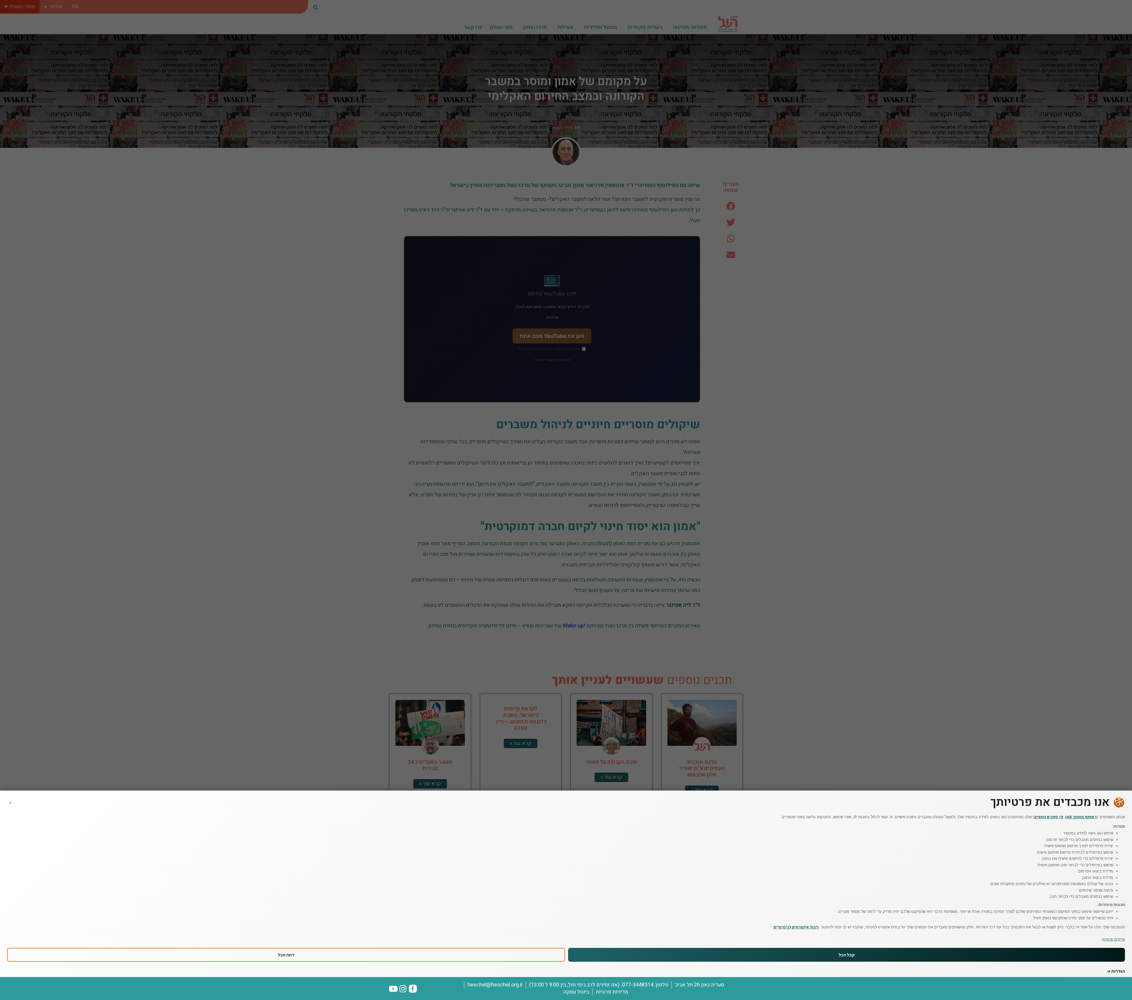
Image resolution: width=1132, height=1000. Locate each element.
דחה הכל (286, 954)
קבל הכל (847, 954)
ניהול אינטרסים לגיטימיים (796, 927)
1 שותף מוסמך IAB (1081, 817)
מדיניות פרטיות (1113, 939)
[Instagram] (403, 989)
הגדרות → (1116, 970)
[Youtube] (393, 989)
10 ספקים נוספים (1048, 817)
